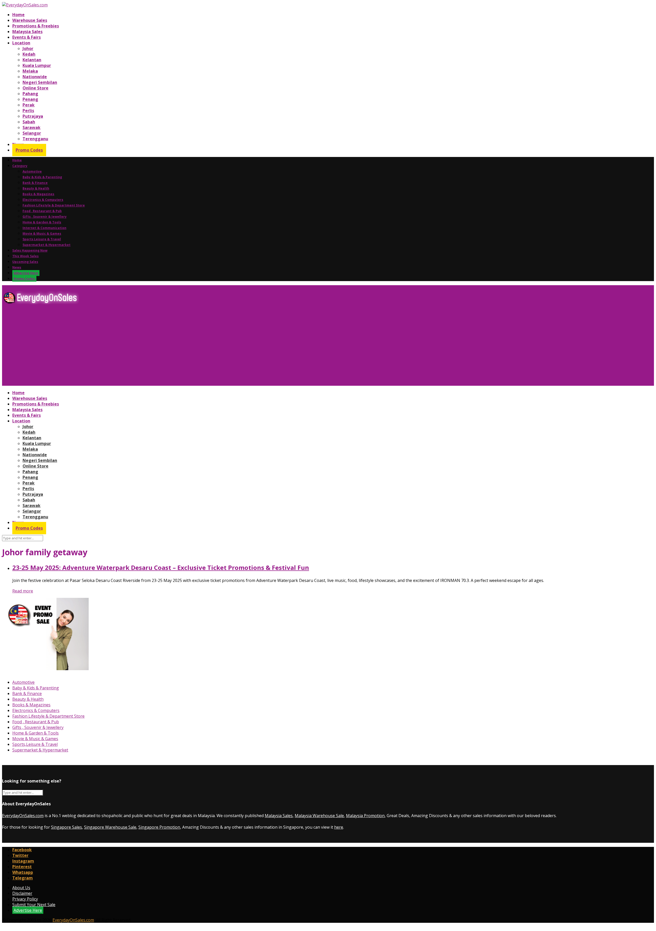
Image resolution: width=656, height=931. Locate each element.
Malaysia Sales (27, 31)
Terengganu (35, 139)
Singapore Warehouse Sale (110, 827)
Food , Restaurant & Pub (42, 211)
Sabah (29, 122)
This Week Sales (25, 256)
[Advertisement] (156, 347)
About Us (21, 887)
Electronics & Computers (43, 199)
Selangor (32, 133)
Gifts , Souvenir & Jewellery (45, 216)
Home (18, 14)
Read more (22, 591)
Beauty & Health (36, 188)
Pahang (30, 93)
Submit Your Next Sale (33, 904)
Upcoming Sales (25, 262)
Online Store (35, 88)
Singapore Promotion (159, 827)
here (338, 827)
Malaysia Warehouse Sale (319, 815)
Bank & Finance (35, 183)
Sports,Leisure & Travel (42, 239)
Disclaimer (22, 893)
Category (19, 166)
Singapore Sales (66, 827)
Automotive (32, 171)
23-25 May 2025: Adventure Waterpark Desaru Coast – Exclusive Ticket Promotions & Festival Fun (160, 567)
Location (21, 43)
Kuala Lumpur (37, 65)
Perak (29, 105)
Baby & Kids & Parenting (42, 177)
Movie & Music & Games (42, 233)
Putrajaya (33, 116)
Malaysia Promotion (365, 815)
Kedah (29, 54)
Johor (28, 48)
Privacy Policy (25, 899)
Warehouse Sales (29, 20)
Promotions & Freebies (35, 26)
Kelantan (32, 60)
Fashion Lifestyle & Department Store (54, 205)
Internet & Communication (44, 228)
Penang (30, 99)
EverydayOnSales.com (23, 815)
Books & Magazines (38, 194)
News (16, 267)
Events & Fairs (26, 37)
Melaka (30, 71)
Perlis (28, 110)
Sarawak (31, 127)
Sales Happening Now (29, 250)
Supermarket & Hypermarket (46, 245)
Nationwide (35, 77)
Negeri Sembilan (40, 82)
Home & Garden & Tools (42, 222)
